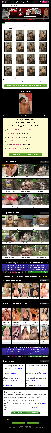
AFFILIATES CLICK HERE (18, 423)
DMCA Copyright (43, 419)
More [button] (32, 2)
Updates (18, 2)
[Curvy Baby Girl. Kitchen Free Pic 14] (31, 59)
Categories (23, 2)
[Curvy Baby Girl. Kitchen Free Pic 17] (8, 71)
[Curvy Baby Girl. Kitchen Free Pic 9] (31, 47)
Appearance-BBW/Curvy (8, 81)
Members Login (31, 19)
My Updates (19, 19)
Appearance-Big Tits (18, 81)
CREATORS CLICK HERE (33, 423)
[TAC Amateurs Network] (4, 1)
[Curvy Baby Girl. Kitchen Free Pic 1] (8, 35)
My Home (7, 19)
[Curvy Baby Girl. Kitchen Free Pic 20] (43, 71)
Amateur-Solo (27, 81)
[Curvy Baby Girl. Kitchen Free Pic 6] (8, 47)
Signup (44, 1)
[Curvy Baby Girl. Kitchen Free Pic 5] (43, 35)
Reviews (44, 403)
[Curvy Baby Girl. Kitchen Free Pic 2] (20, 35)
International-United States (37, 81)
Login (28, 2)
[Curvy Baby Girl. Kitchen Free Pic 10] (43, 47)
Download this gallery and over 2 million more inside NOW (25, 86)
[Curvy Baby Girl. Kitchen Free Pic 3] (31, 35)
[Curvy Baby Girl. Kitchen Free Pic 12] (20, 59)
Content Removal (19, 419)
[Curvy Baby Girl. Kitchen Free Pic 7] (20, 47)
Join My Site (43, 276)
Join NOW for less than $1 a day (25, 154)
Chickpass (38, 408)
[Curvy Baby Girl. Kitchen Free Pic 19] (31, 71)
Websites (12, 2)
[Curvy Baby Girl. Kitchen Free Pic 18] (20, 71)
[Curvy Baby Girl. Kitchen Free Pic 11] (8, 59)
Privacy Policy (31, 419)
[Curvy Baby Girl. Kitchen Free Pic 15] (43, 59)
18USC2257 (7, 419)
